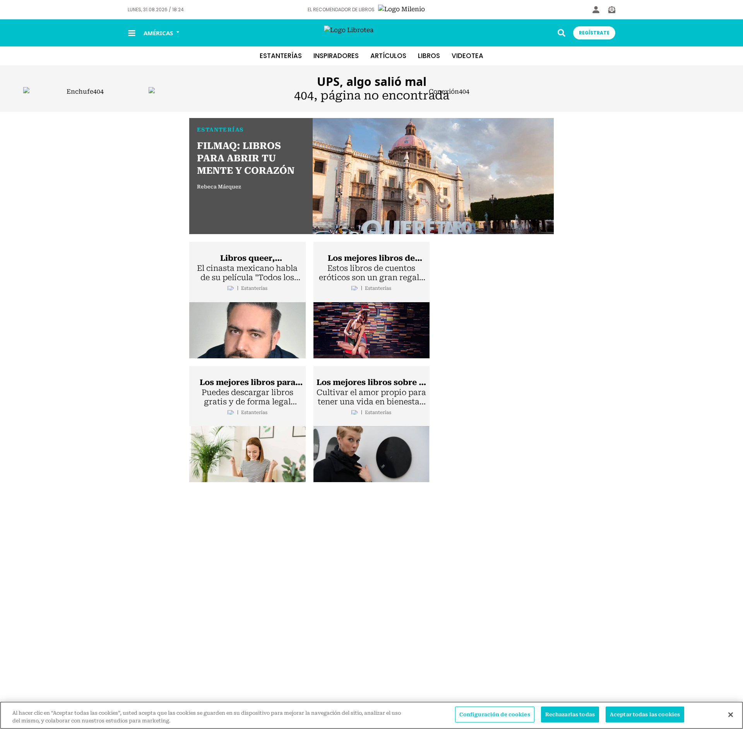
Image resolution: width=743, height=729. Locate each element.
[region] (371, 715)
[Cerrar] (730, 714)
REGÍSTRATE (594, 32)
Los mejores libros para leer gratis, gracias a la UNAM (247, 383)
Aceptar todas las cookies (645, 714)
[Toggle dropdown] (561, 32)
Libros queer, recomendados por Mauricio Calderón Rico (247, 258)
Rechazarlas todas (570, 714)
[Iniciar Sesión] (596, 9)
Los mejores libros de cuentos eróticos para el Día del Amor (371, 258)
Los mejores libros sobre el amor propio (371, 383)
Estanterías (281, 55)
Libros (429, 55)
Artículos (388, 55)
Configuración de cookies (494, 714)
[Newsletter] (611, 9)
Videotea (467, 55)
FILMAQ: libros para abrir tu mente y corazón (245, 158)
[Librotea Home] (371, 33)
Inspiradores (336, 55)
